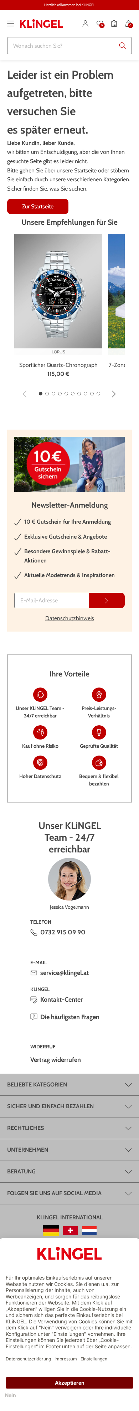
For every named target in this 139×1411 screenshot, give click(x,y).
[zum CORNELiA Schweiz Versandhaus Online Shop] (70, 1230)
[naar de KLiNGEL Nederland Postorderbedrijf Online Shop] (89, 1230)
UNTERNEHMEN (27, 1149)
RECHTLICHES (25, 1128)
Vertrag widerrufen (55, 1060)
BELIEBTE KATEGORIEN (37, 1084)
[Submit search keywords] (122, 45)
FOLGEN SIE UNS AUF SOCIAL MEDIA (54, 1193)
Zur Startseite (37, 206)
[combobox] (69, 45)
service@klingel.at (64, 973)
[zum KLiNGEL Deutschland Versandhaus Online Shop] (51, 1230)
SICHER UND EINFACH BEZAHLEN (50, 1106)
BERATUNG (21, 1171)
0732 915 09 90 (63, 932)
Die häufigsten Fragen (69, 1017)
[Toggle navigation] (10, 23)
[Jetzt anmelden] (107, 600)
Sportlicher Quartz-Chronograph (58, 365)
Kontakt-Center (61, 999)
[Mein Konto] (85, 23)
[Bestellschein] (114, 23)
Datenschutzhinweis (69, 618)
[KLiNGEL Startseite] (41, 23)
